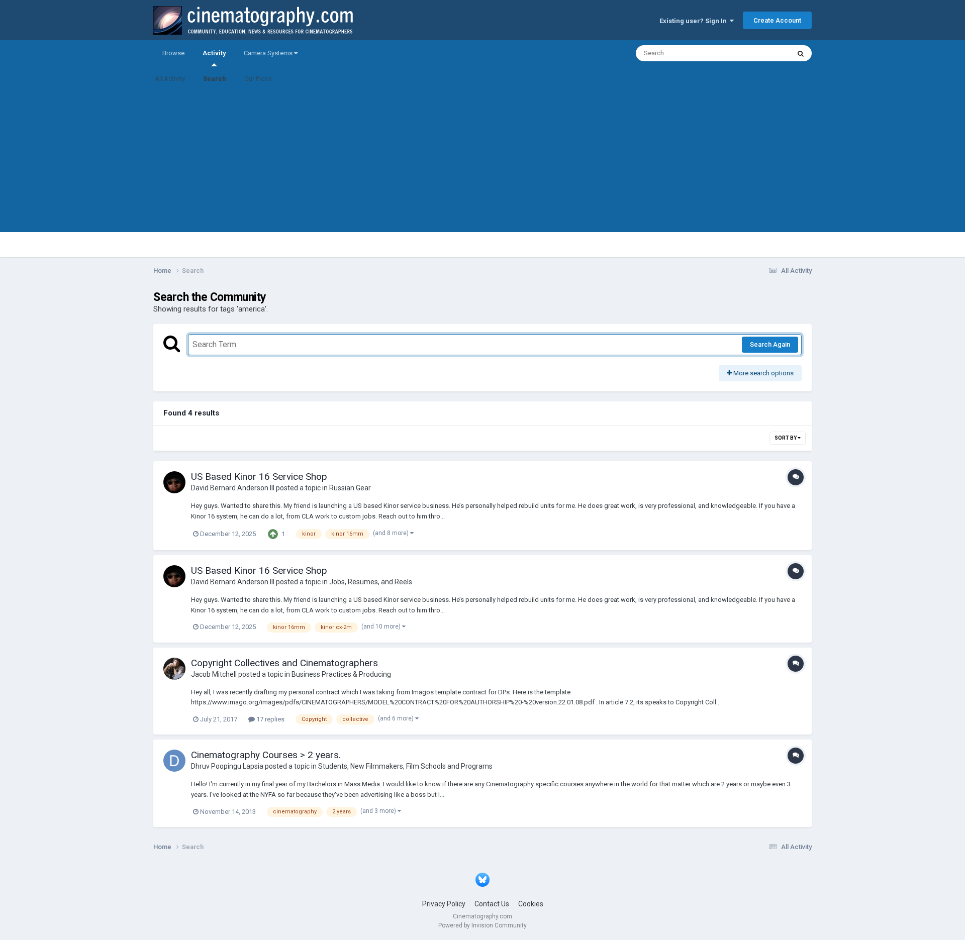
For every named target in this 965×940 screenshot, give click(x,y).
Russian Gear (350, 488)
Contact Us (491, 904)
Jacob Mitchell (214, 674)
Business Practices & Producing (341, 674)
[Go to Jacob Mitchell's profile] (174, 669)
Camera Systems (269, 53)
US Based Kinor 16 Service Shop (259, 476)
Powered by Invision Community (482, 925)
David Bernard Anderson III (232, 488)
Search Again (770, 344)
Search (214, 78)
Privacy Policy (443, 904)
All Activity (170, 78)
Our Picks (257, 78)
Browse (173, 53)
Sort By (786, 438)
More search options (763, 373)
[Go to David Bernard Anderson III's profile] (174, 482)
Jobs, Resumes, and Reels (370, 582)
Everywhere (760, 53)
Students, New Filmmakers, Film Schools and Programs (405, 766)
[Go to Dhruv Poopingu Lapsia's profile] (174, 761)
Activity (214, 53)
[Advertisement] (482, 161)
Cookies (530, 904)
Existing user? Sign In (694, 21)
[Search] (801, 53)
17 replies (269, 719)
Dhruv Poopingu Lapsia (227, 766)
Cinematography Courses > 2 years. (266, 755)
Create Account (777, 20)
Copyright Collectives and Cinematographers (284, 663)
